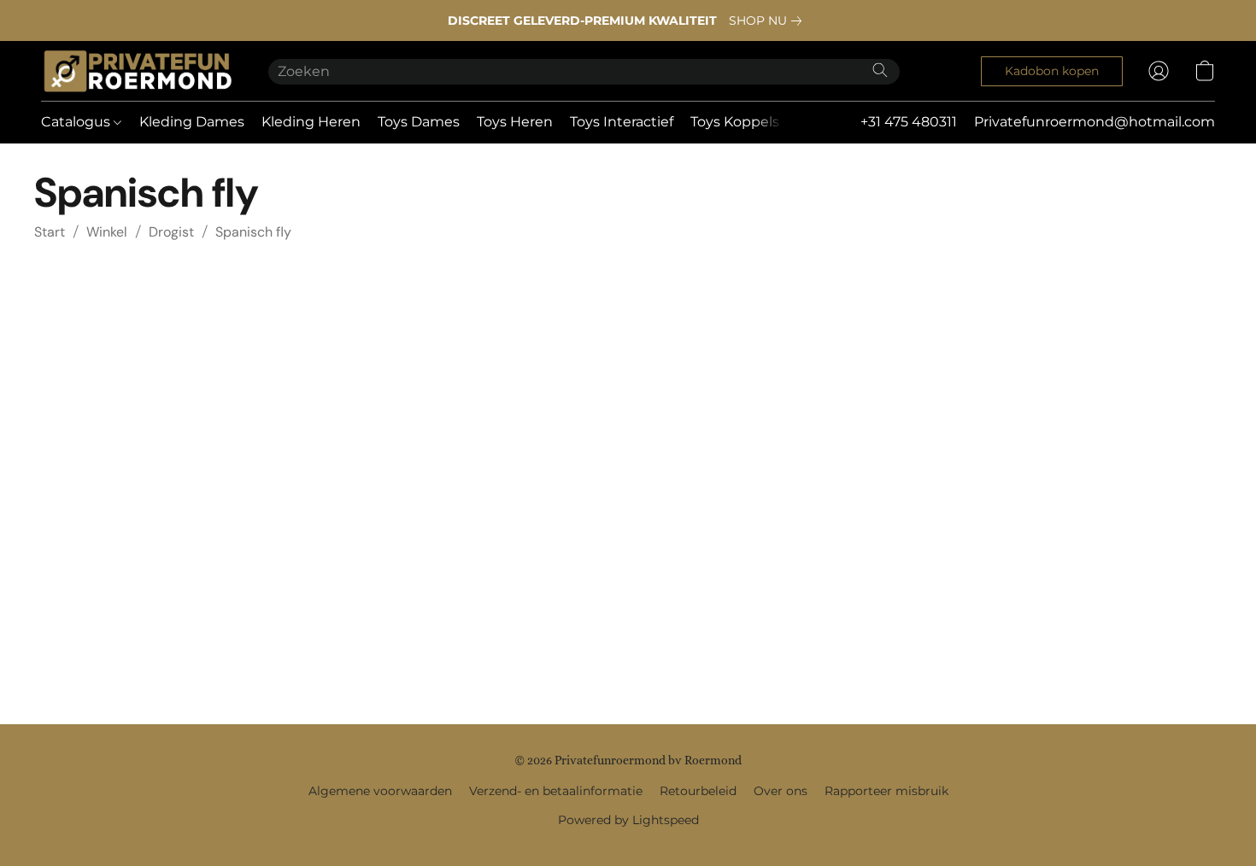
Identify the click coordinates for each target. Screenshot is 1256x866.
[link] (768, 20)
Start (49, 232)
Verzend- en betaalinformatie (556, 791)
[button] (137, 71)
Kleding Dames (191, 122)
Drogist (171, 232)
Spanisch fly (253, 232)
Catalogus (77, 122)
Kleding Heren (311, 122)
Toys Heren (515, 122)
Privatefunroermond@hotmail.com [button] (1094, 122)
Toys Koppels (734, 122)
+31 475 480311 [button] (908, 122)
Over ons (780, 791)
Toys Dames (419, 122)
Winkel (106, 232)
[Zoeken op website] (880, 70)
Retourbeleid (698, 791)
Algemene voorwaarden (380, 791)
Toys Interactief (621, 122)
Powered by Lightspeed (628, 820)
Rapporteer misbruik (886, 791)
